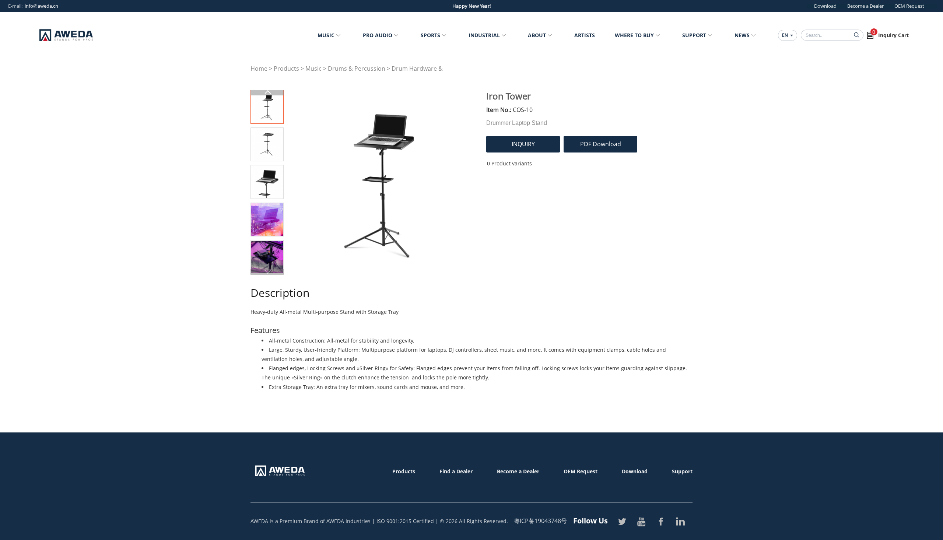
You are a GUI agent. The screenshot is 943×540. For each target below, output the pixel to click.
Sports (430, 35)
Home (258, 68)
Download (825, 6)
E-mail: (15, 6)
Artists (584, 35)
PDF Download (600, 144)
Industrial (484, 35)
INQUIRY (523, 144)
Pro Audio (377, 35)
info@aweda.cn (41, 6)
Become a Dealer (865, 6)
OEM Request (909, 6)
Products (286, 68)
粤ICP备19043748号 (540, 521)
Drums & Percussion (356, 68)
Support (694, 35)
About (537, 35)
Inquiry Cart (890, 33)
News (742, 35)
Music (326, 35)
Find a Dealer (456, 472)
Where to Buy (634, 35)
